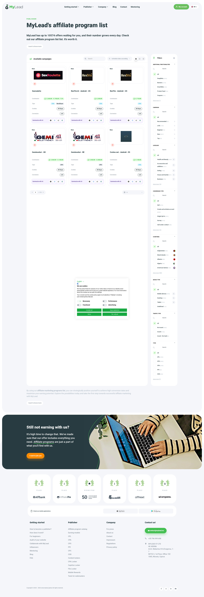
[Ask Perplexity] (62, 120)
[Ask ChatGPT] (50, 120)
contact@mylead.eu (157, 530)
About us (109, 533)
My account (183, 7)
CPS (69, 544)
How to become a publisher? (40, 529)
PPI (69, 547)
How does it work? (37, 533)
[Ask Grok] (58, 120)
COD (69, 554)
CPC (69, 551)
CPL (69, 536)
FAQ (31, 558)
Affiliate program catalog (77, 529)
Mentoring (135, 7)
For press (110, 529)
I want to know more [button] (35, 46)
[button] (194, 6)
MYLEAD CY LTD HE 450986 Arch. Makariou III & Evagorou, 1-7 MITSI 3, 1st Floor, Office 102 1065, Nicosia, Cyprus (161, 550)
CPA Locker (72, 562)
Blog (114, 7)
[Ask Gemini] (54, 120)
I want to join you (35, 456)
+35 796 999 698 (154, 539)
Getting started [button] (70, 7)
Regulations (110, 544)
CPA (69, 540)
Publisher (31, 19)
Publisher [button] (88, 7)
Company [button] (102, 7)
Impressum (110, 540)
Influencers (34, 547)
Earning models (74, 533)
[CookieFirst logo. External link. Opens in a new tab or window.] (78, 284)
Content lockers (74, 558)
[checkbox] (79, 301)
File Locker (72, 569)
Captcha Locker (74, 565)
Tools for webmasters (76, 576)
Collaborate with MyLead (39, 544)
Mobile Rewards (74, 572)
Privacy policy (111, 547)
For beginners (35, 536)
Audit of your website (38, 540)
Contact (123, 7)
